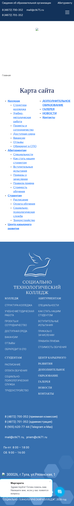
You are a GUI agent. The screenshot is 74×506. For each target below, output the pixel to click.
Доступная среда (24, 133)
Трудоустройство (24, 220)
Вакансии (19, 138)
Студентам (15, 195)
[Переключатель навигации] (67, 12)
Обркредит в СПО (24, 146)
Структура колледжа (18, 305)
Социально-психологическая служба (24, 212)
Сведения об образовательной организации (26, 3)
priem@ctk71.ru (36, 437)
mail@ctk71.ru (35, 10)
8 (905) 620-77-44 (17, 427)
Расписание (20, 199)
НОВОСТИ (50, 113)
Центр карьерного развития (52, 360)
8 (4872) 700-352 (12, 10)
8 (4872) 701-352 (12, 15)
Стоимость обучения (52, 347)
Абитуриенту (65, 3)
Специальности (23, 154)
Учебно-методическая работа (22, 117)
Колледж (14, 101)
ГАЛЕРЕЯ (49, 109)
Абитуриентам (17, 150)
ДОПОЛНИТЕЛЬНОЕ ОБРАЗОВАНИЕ (51, 372)
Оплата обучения (24, 203)
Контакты (49, 117)
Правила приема (23, 183)
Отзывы (18, 142)
